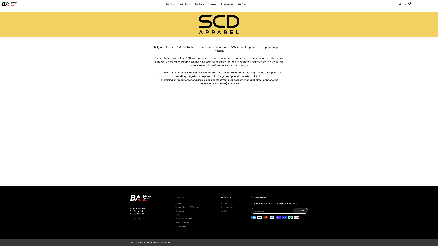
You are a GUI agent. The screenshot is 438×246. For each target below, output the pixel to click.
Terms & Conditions (182, 223)
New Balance (226, 203)
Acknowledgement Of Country (186, 207)
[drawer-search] (400, 4)
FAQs (177, 215)
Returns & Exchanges (183, 219)
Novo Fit (224, 211)
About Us (178, 203)
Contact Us (179, 211)
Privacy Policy (180, 226)
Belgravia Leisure (227, 207)
